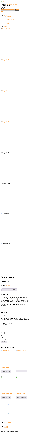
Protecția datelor (7, 421)
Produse (5, 15)
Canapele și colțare (11, 18)
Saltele (8, 25)
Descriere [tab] (5, 289)
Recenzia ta (4, 324)
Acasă (5, 14)
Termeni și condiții (8, 422)
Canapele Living (11, 19)
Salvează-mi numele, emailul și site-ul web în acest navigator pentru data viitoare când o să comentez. (13, 338)
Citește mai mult (6, 371)
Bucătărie (9, 16)
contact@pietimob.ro (12, 4)
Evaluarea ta (4, 323)
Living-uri (9, 23)
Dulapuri (9, 22)
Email (2, 335)
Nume (2, 333)
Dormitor (9, 20)
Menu (2, 11)
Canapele (8, 285)
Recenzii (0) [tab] (13, 289)
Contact (5, 26)
